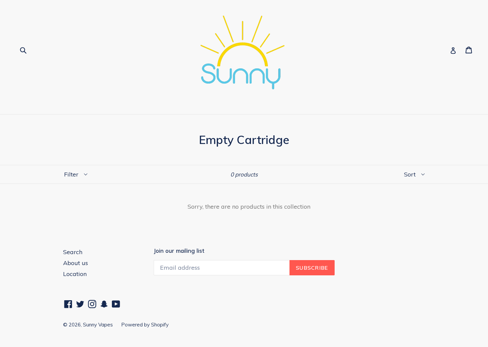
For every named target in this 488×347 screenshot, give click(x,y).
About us (75, 263)
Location (75, 274)
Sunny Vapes (98, 324)
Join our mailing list (179, 250)
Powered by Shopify (145, 324)
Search (72, 252)
